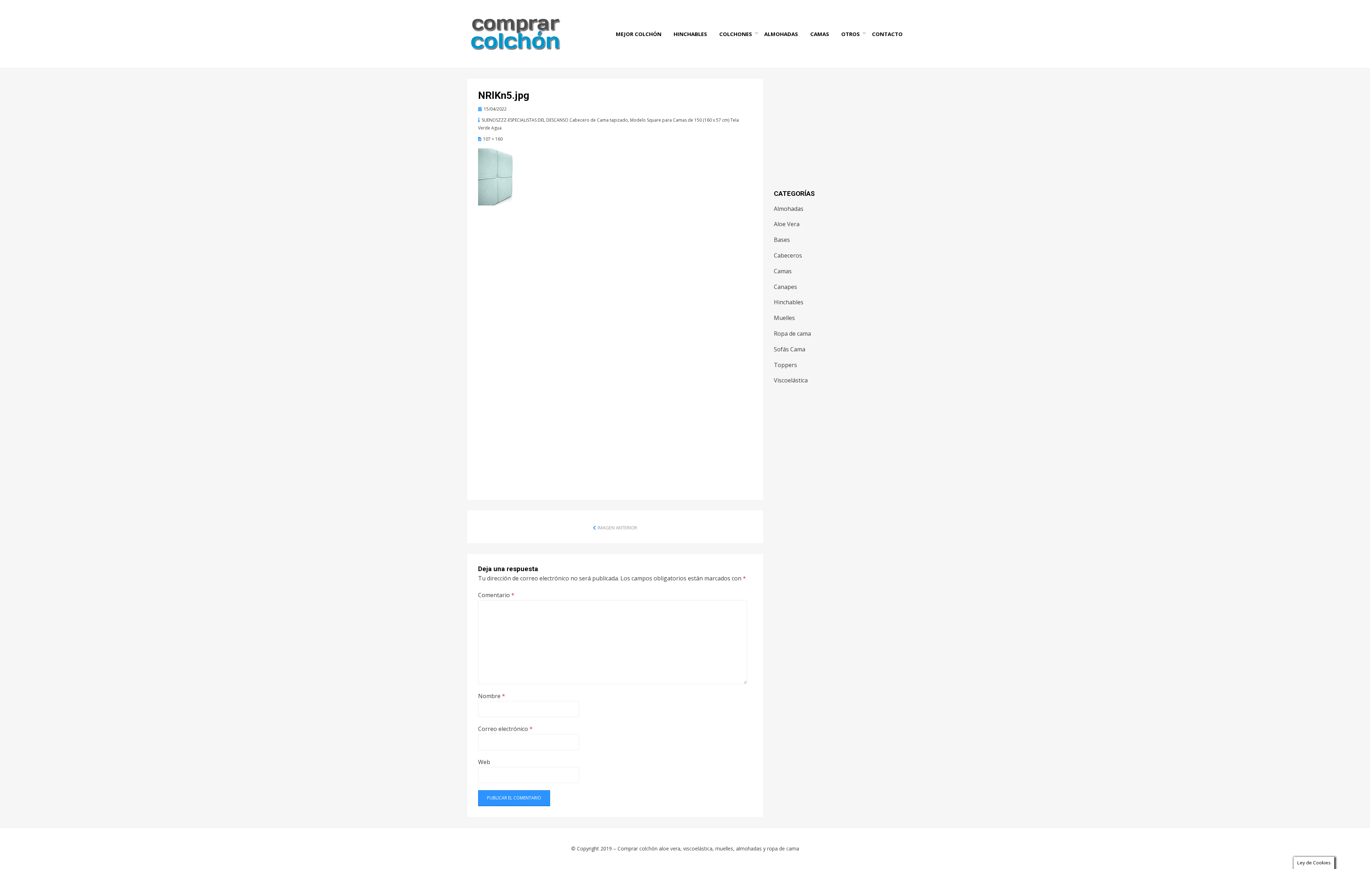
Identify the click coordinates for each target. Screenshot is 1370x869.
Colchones (735, 33)
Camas (819, 33)
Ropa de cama (792, 333)
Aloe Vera (787, 224)
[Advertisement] (615, 269)
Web (484, 762)
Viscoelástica (791, 380)
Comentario (496, 595)
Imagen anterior (617, 527)
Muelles (784, 318)
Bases (782, 240)
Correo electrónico (505, 729)
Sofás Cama (789, 349)
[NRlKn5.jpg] (497, 176)
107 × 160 (493, 139)
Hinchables (690, 33)
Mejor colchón (638, 33)
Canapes (785, 287)
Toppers (785, 365)
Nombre (491, 696)
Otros (850, 33)
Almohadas (781, 33)
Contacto (887, 33)
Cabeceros (788, 255)
